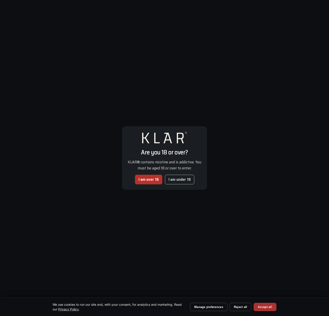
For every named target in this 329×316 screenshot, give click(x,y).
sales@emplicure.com (252, 128)
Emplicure (67, 282)
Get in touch (153, 226)
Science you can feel (220, 18)
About (267, 18)
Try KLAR (288, 18)
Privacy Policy (68, 309)
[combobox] (247, 263)
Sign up (213, 277)
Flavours (247, 18)
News (148, 218)
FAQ (146, 211)
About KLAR (153, 204)
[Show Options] (287, 263)
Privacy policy (96, 282)
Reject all (240, 307)
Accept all (265, 307)
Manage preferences (208, 307)
